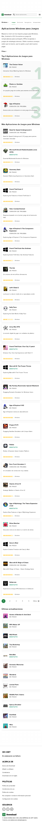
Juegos (14, 22)
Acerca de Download (8, 766)
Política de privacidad (8, 786)
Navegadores (28, 22)
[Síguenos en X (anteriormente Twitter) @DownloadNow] (7, 809)
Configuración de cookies (10, 799)
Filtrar (4, 51)
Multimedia (20, 22)
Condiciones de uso (8, 789)
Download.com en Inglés (9, 776)
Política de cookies (8, 792)
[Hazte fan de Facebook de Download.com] (3, 809)
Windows (4, 22)
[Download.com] (6, 15)
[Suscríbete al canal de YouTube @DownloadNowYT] (11, 809)
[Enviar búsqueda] (14, 14)
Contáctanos (6, 772)
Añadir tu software (7, 769)
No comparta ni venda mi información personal (16, 795)
